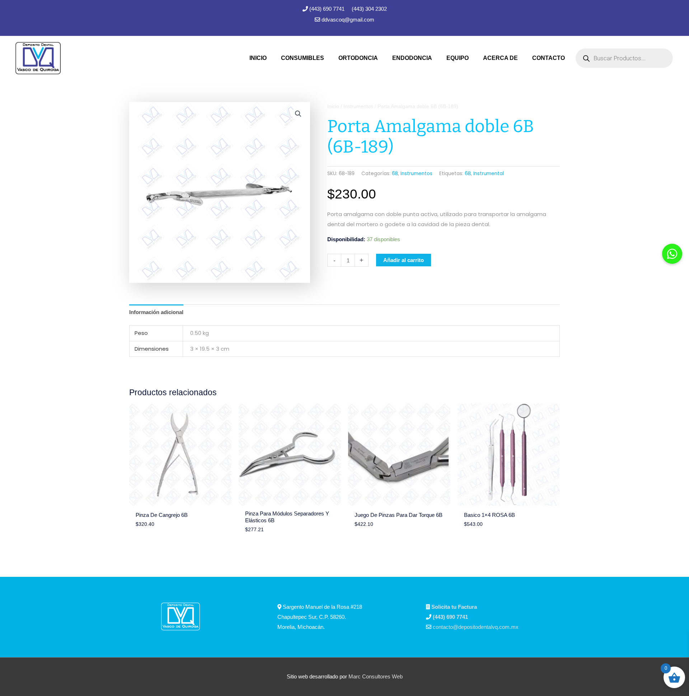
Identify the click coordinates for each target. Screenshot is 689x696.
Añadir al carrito (403, 260)
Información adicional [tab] (156, 312)
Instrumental (488, 173)
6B (395, 173)
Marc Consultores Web (375, 676)
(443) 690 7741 (327, 9)
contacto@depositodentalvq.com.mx (476, 627)
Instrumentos (358, 106)
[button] (298, 113)
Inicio (333, 106)
